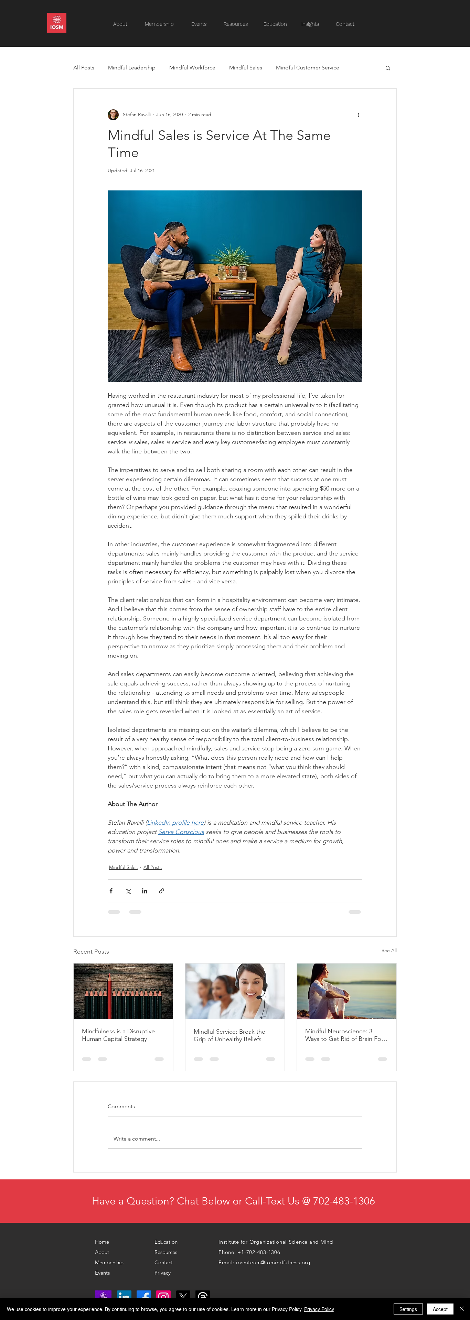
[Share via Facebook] (111, 891)
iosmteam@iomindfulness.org (273, 1262)
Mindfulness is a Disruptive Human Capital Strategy (118, 1035)
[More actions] (358, 115)
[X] (183, 1297)
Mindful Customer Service (307, 67)
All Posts (83, 67)
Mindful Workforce (192, 67)
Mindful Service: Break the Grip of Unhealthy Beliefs (229, 1035)
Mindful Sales (245, 67)
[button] (239, 24)
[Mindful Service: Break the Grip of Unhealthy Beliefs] (235, 991)
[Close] (462, 1309)
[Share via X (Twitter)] (128, 891)
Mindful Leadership (132, 67)
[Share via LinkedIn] (144, 891)
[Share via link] (161, 891)
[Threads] (202, 1297)
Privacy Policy (319, 1309)
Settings (408, 1309)
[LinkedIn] (124, 1297)
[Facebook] (144, 1297)
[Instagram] (163, 1297)
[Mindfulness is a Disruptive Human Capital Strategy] (123, 991)
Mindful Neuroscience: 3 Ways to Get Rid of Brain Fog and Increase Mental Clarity (345, 1035)
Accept (440, 1309)
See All (389, 950)
